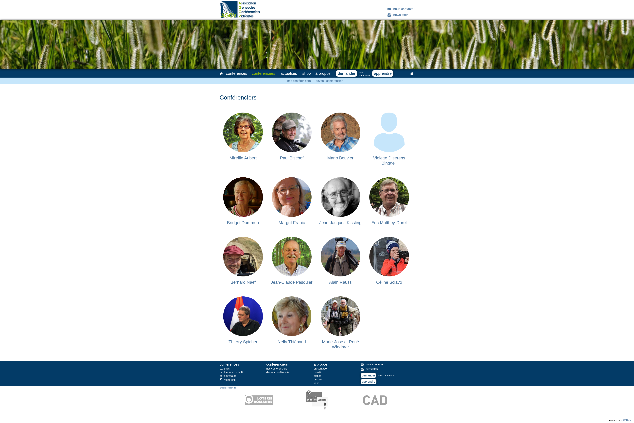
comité (317, 372)
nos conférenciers (299, 81)
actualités (289, 73)
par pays (225, 368)
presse (318, 379)
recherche (228, 380)
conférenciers (263, 73)
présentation (321, 368)
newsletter (400, 15)
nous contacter (403, 9)
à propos (323, 73)
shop (306, 73)
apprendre (383, 73)
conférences (236, 73)
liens (316, 383)
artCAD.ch (626, 420)
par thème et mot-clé (231, 372)
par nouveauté (228, 375)
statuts (317, 375)
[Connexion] (411, 73)
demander (346, 73)
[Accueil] (221, 74)
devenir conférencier (329, 81)
